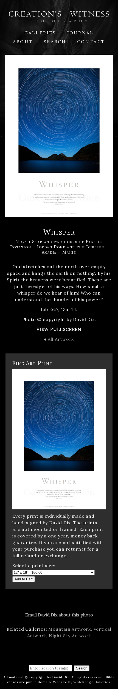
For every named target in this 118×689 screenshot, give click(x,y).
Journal (80, 32)
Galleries (40, 32)
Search (55, 41)
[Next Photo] (115, 139)
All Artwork (61, 339)
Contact (91, 41)
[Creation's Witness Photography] (59, 19)
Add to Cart (24, 579)
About (23, 41)
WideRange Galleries (91, 682)
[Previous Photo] (2, 139)
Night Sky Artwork (70, 635)
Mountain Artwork (69, 629)
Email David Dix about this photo (59, 614)
